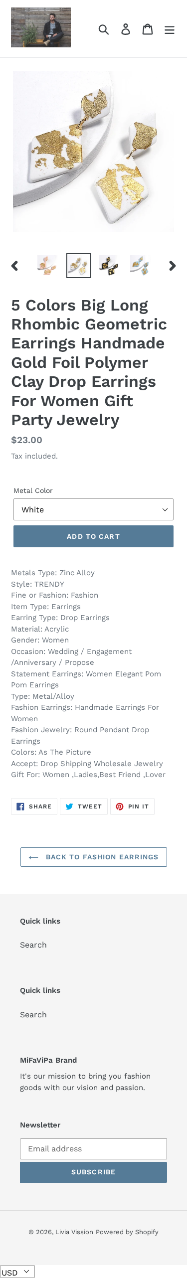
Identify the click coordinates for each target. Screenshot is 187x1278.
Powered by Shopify (127, 1232)
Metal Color (33, 490)
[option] (47, 266)
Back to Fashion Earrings (101, 857)
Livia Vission (74, 1232)
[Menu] (170, 28)
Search (33, 945)
